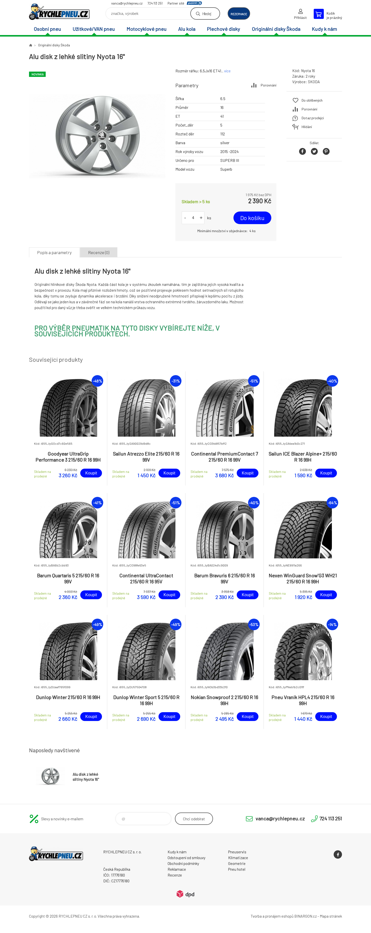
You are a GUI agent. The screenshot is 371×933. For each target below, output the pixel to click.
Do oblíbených (312, 100)
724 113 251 (155, 3)
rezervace (239, 14)
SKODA (314, 81)
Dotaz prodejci (313, 118)
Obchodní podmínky (183, 863)
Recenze (175, 875)
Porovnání (268, 85)
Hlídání (307, 127)
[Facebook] (338, 854)
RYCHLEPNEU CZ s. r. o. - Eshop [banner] (59, 11)
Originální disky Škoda (276, 29)
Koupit (91, 473)
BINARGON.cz (305, 916)
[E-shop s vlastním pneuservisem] (30, 45)
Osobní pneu (47, 29)
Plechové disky (223, 29)
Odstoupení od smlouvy (186, 857)
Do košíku (252, 217)
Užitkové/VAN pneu (94, 29)
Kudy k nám (324, 29)
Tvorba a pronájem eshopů (272, 916)
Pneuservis (237, 852)
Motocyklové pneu (147, 29)
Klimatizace (238, 857)
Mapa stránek (331, 916)
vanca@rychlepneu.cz (127, 3)
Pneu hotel (236, 869)
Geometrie (237, 863)
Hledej (206, 13)
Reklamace (177, 869)
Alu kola (186, 29)
